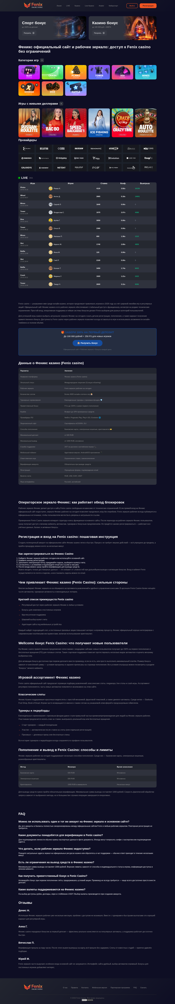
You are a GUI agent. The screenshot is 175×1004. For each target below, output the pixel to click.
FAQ (135, 988)
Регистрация (148, 6)
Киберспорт (113, 6)
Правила (74, 988)
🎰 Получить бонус (87, 343)
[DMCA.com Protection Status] (87, 1001)
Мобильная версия (99, 988)
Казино (77, 6)
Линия (59, 6)
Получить (27, 33)
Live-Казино (89, 6)
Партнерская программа (120, 988)
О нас (65, 988)
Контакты (85, 988)
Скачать (143, 988)
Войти (132, 6)
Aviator (101, 6)
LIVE (68, 6)
